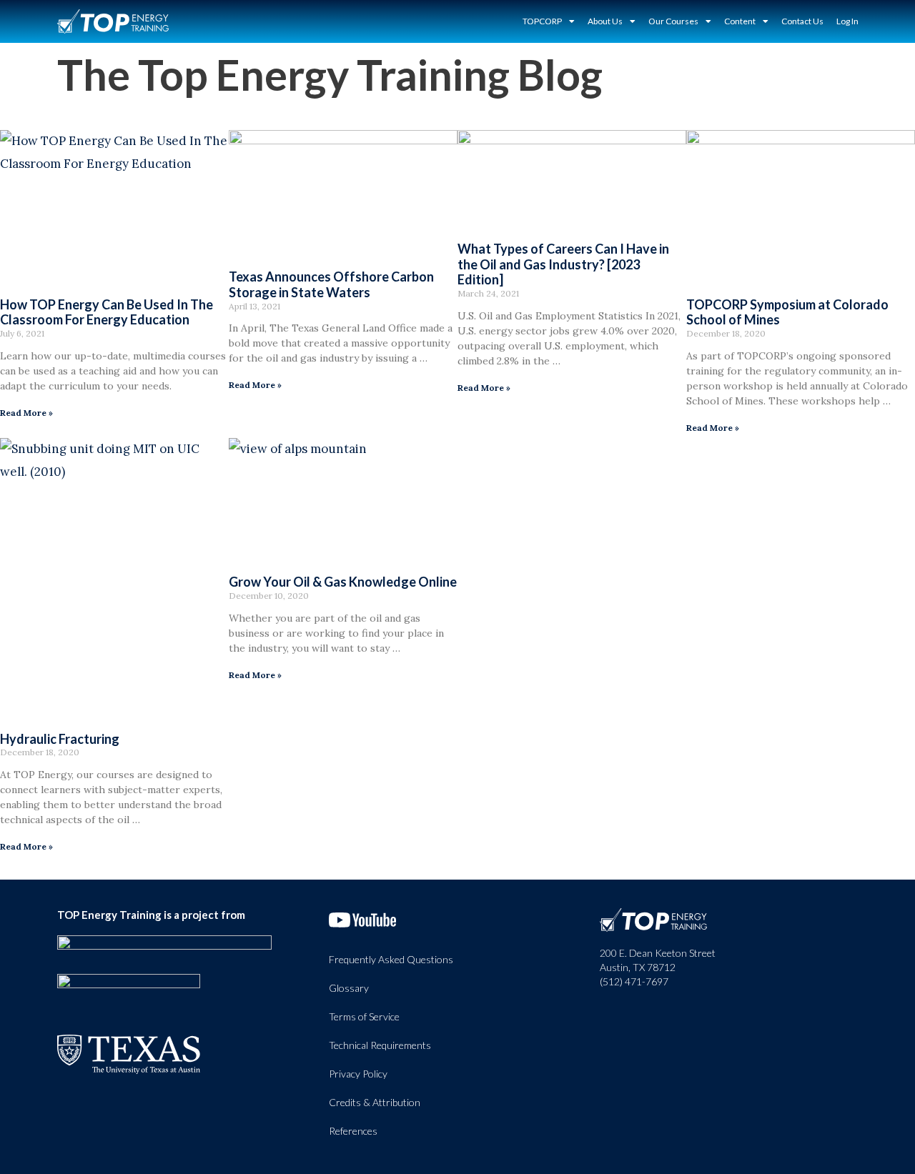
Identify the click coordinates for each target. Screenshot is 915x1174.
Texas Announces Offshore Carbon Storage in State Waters (331, 284)
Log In (847, 21)
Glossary (349, 988)
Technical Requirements (380, 1045)
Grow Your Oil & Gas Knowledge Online (343, 582)
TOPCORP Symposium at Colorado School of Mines (787, 312)
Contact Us (802, 21)
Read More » (26, 412)
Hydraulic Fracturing (59, 739)
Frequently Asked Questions (391, 959)
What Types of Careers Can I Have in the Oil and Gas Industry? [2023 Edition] (563, 264)
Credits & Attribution (374, 1102)
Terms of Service (364, 1016)
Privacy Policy (358, 1074)
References (353, 1131)
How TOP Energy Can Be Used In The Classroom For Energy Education (106, 312)
